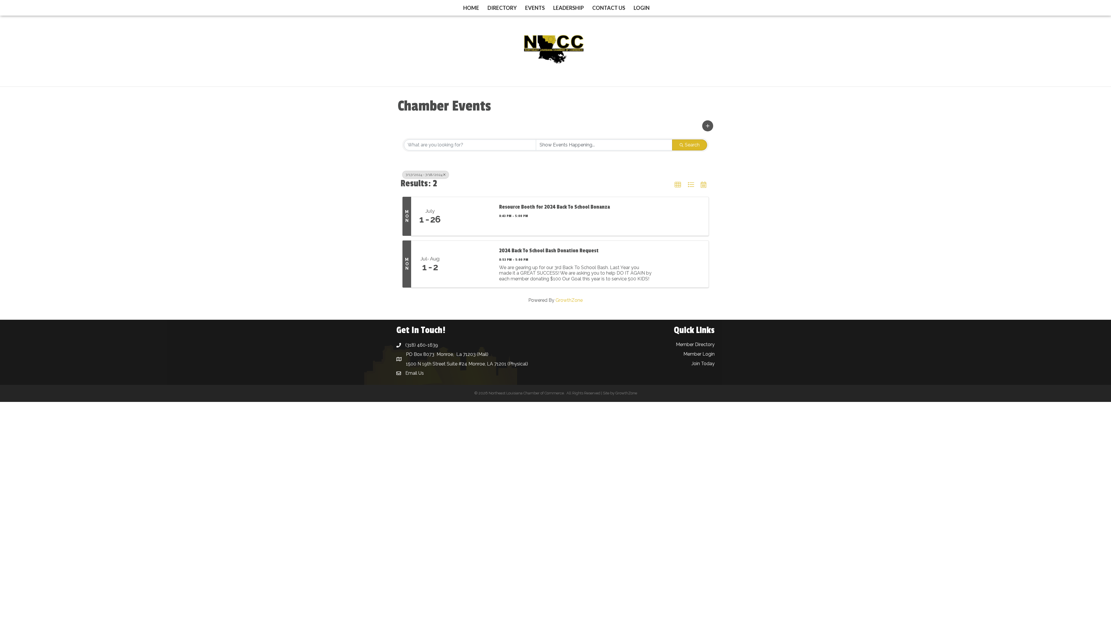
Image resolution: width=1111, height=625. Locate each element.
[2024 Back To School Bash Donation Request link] (471, 263)
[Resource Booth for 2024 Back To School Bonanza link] (471, 216)
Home (471, 8)
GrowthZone (569, 300)
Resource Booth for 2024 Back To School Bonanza (554, 207)
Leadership (568, 8)
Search (692, 145)
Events (535, 8)
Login (642, 8)
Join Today (703, 363)
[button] (707, 125)
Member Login (699, 354)
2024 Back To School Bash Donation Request (549, 250)
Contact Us (608, 8)
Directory (502, 8)
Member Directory (695, 344)
